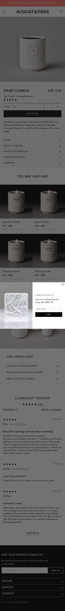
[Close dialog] (63, 284)
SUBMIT (49, 314)
